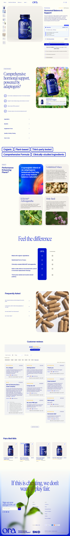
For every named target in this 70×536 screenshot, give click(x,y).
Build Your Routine (35, 506)
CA (39, 525)
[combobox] (18, 355)
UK (37, 525)
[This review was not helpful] (21, 376)
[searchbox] (8, 355)
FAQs (46, 506)
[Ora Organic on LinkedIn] (6, 512)
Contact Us (46, 504)
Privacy (46, 513)
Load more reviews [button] (35, 426)
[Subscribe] (19, 508)
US (36, 525)
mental (58, 173)
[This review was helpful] (19, 376)
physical (63, 173)
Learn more (56, 48)
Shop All (34, 504)
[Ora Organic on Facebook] (5, 512)
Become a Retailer (48, 518)
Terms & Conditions (48, 511)
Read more (13, 396)
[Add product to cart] (16, 444)
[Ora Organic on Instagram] (3, 512)
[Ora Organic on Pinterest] (8, 512)
